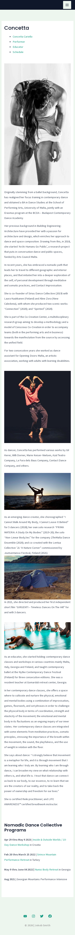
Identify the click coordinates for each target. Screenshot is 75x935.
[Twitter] (41, 916)
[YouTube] (25, 916)
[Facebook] (50, 916)
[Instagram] (33, 916)
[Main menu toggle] (67, 5)
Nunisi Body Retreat (46, 869)
